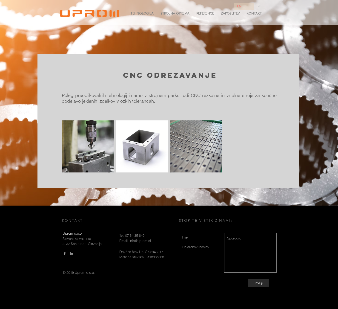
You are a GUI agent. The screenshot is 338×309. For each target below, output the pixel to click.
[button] (142, 13)
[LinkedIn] (71, 254)
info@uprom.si (140, 241)
